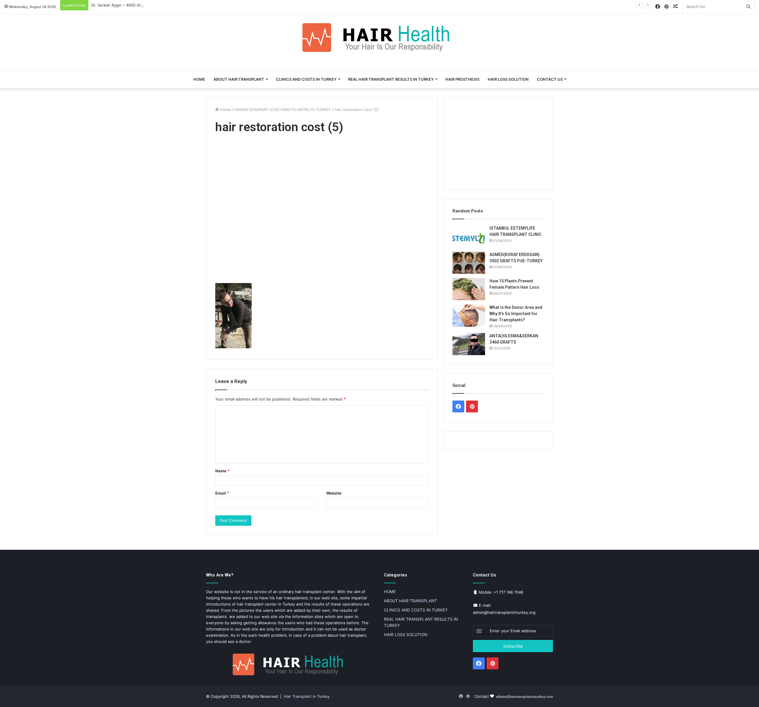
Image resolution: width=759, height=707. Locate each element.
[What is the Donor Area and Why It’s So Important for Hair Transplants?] (468, 315)
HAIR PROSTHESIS (462, 79)
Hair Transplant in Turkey (307, 696)
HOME (199, 79)
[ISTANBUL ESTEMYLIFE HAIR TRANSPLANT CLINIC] (468, 236)
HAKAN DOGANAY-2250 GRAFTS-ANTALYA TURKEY (282, 109)
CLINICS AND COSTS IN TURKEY (306, 79)
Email (222, 493)
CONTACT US (550, 79)
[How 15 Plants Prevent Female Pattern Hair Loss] (468, 289)
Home (225, 109)
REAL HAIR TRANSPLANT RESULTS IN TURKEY (391, 79)
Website (334, 493)
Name (222, 470)
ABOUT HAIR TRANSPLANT (238, 79)
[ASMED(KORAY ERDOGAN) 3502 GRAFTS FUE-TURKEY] (468, 263)
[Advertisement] (322, 210)
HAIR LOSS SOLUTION (508, 79)
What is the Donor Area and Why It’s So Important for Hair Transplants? (515, 313)
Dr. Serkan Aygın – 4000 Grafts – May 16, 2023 (134, 5)
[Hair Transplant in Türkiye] (379, 37)
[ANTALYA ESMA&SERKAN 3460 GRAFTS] (468, 344)
